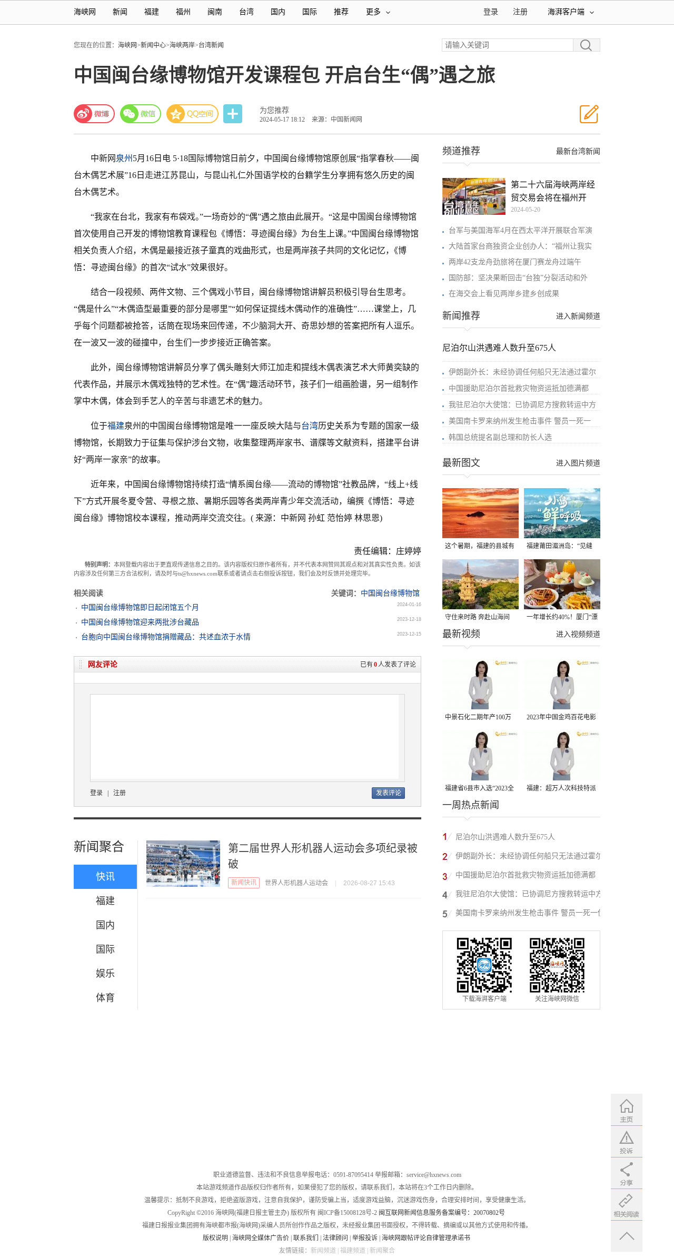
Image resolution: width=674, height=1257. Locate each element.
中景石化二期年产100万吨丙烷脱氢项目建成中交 (479, 718)
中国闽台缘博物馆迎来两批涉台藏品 (140, 622)
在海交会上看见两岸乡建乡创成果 (504, 294)
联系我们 (306, 1238)
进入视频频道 (578, 634)
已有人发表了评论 (388, 664)
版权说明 (215, 1238)
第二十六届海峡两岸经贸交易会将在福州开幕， (553, 192)
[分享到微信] (140, 113)
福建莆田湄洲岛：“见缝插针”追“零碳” (559, 546)
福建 (151, 12)
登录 (96, 793)
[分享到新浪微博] (94, 113)
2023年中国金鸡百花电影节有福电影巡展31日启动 (561, 718)
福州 (183, 12)
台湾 (246, 12)
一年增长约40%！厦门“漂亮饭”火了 (562, 617)
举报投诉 (365, 1238)
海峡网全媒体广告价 (260, 1238)
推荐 (341, 12)
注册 (520, 12)
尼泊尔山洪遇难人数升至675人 (499, 347)
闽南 (214, 12)
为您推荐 (274, 110)
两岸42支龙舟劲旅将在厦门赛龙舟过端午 (515, 262)
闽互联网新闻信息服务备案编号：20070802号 (442, 1212)
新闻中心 (153, 45)
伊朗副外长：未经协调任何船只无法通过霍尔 (522, 372)
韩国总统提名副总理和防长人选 (500, 437)
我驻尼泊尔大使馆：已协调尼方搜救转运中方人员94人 (529, 895)
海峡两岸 (182, 45)
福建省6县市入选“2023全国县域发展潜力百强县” (479, 789)
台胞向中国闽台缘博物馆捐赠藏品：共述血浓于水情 (166, 637)
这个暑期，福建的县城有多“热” (479, 546)
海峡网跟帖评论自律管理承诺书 (426, 1238)
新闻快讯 (243, 882)
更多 (373, 12)
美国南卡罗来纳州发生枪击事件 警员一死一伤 (530, 913)
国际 (309, 12)
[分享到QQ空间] (192, 113)
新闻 (120, 12)
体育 (105, 998)
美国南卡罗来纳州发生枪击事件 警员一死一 (520, 421)
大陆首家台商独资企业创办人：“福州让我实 (520, 246)
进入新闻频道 (578, 316)
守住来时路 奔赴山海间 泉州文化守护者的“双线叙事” (478, 617)
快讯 (105, 877)
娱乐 (105, 973)
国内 (278, 12)
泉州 (124, 158)
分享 (233, 114)
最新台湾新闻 (578, 151)
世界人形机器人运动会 (296, 883)
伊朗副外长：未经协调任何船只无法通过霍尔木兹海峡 (529, 857)
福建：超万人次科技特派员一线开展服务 (561, 789)
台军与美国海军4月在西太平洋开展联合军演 (520, 230)
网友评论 (102, 664)
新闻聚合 (99, 847)
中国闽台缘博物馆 (390, 593)
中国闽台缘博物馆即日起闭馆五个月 (140, 607)
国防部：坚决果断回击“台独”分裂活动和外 (518, 278)
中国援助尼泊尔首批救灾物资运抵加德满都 (519, 388)
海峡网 (85, 12)
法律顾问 (335, 1238)
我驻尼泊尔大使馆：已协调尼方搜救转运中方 (522, 405)
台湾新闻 (211, 45)
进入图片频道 (578, 463)
